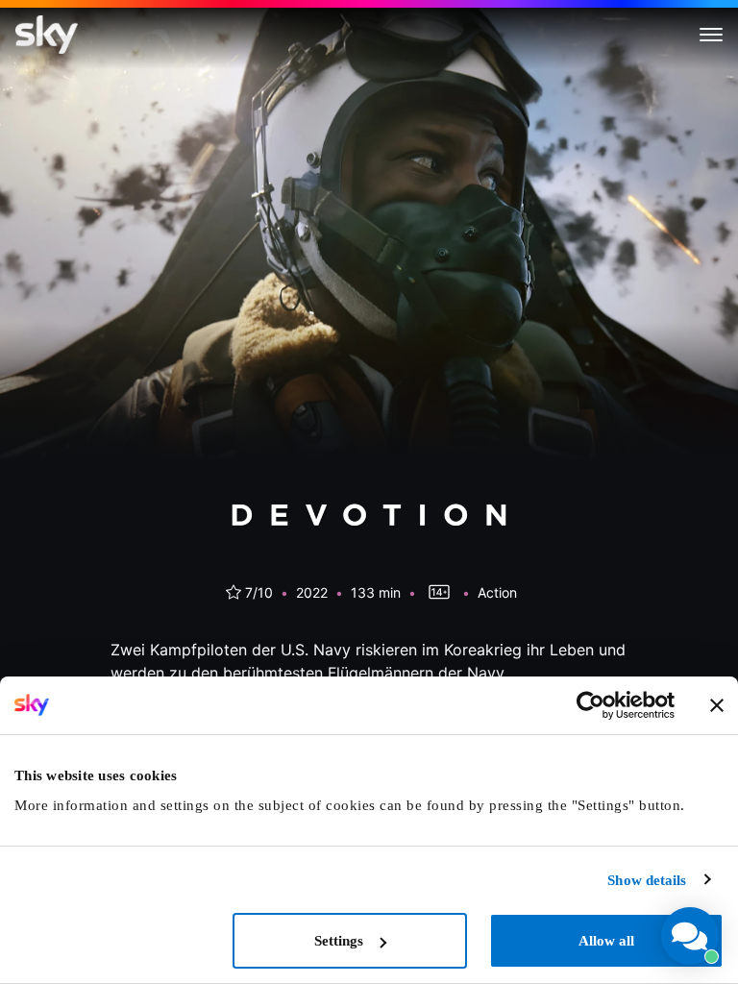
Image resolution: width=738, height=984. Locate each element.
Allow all (606, 940)
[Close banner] (717, 705)
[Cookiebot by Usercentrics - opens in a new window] (590, 705)
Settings (338, 940)
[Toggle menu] (711, 34)
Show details (646, 880)
